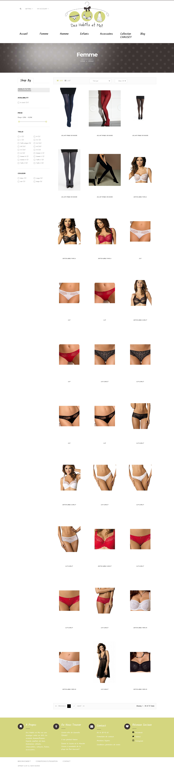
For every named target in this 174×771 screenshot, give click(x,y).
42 (22, 150)
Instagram (139, 741)
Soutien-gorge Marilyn (140, 628)
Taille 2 (40, 160)
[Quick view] (58, 126)
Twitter (138, 736)
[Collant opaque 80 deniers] (69, 108)
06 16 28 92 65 (103, 732)
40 (38, 146)
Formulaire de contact (105, 736)
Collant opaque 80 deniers (69, 135)
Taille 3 (24, 163)
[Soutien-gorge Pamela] (140, 170)
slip (140, 258)
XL (38, 140)
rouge (39, 178)
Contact (66, 761)
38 (22, 146)
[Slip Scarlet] (105, 354)
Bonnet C (40, 156)
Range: (20, 117)
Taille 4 (40, 163)
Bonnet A (40, 153)
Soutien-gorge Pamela (140, 197)
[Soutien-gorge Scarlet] (140, 293)
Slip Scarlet (104, 382)
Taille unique (25, 143)
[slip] (140, 231)
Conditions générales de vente (108, 744)
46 (22, 153)
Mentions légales (103, 740)
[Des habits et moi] (87, 13)
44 (38, 150)
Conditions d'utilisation (47, 761)
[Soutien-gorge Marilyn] (140, 600)
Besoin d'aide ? (24, 761)
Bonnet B (24, 156)
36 (38, 143)
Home (82, 61)
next (80, 706)
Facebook (138, 732)
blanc (23, 178)
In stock (24, 102)
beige (39, 181)
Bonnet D (24, 160)
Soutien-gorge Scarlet (140, 320)
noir (22, 181)
